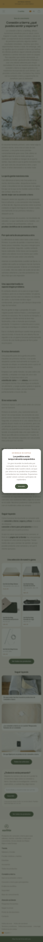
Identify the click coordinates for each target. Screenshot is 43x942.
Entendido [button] (21, 486)
